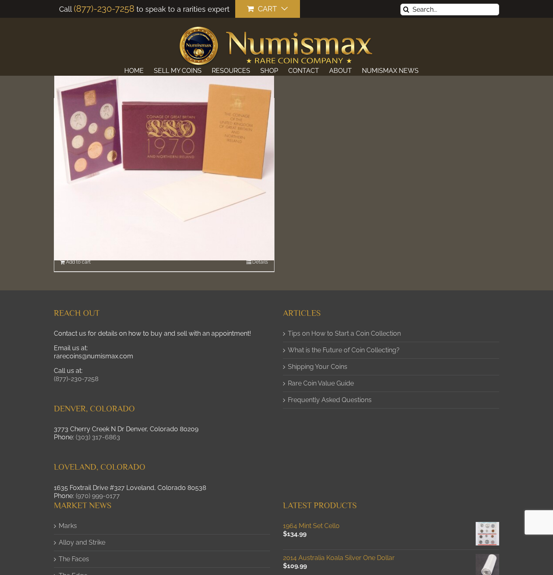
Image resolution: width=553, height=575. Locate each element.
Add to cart (78, 262)
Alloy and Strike (82, 542)
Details (260, 262)
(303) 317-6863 (98, 437)
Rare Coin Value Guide (321, 383)
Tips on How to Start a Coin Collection (344, 333)
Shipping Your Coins (317, 367)
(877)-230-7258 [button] (76, 379)
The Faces (74, 559)
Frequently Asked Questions (330, 400)
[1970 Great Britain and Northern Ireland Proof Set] (164, 150)
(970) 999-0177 (98, 496)
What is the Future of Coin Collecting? (344, 350)
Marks (68, 526)
